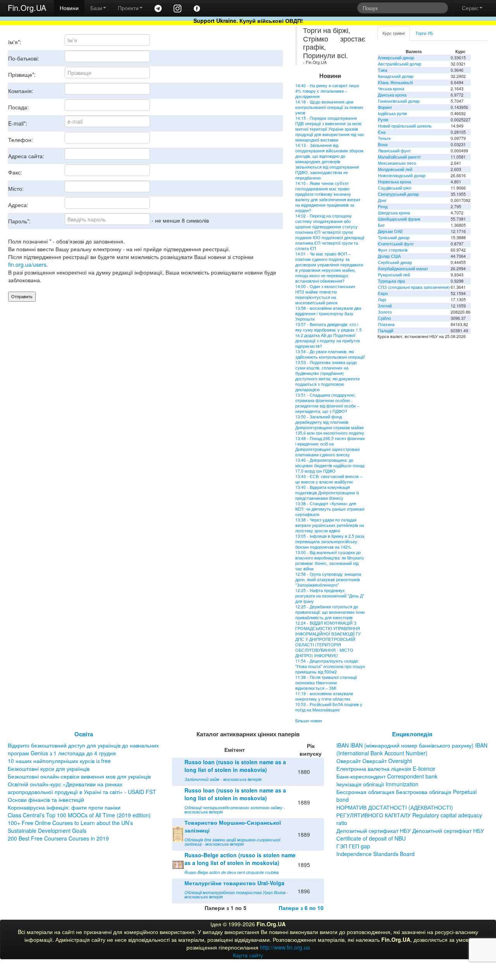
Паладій (385, 330)
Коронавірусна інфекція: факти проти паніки (64, 807)
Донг (382, 200)
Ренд (383, 206)
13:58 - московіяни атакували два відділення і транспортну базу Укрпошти (328, 313)
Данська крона (392, 95)
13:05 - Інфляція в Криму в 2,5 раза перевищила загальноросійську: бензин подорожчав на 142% (329, 541)
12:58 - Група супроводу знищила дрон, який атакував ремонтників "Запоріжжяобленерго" (328, 579)
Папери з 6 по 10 (301, 908)
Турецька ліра (391, 281)
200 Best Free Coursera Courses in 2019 (58, 838)
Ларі (382, 299)
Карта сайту (248, 955)
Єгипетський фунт (396, 244)
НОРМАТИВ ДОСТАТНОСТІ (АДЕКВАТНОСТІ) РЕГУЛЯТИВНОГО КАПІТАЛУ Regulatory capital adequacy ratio (409, 815)
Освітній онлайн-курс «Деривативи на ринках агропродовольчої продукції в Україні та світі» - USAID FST (82, 788)
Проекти (128, 8)
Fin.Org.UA (27, 7)
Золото (385, 312)
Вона (383, 144)
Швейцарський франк (399, 219)
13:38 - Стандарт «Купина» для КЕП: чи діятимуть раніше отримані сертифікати (329, 509)
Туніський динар (394, 237)
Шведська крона (394, 213)
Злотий (385, 306)
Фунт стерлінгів (393, 250)
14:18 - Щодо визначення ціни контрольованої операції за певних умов (329, 107)
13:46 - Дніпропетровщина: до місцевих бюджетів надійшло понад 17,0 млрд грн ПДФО (329, 465)
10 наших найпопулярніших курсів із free (59, 761)
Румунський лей (394, 275)
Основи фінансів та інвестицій (46, 799)
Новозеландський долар (401, 175)
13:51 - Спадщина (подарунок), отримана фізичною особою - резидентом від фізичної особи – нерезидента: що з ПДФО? (327, 403)
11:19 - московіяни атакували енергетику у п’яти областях (324, 696)
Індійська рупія (392, 113)
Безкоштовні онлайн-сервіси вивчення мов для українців (79, 776)
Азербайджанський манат (403, 268)
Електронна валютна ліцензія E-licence (385, 768)
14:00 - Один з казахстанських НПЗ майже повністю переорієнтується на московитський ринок (325, 294)
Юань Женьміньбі (395, 82)
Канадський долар (395, 76)
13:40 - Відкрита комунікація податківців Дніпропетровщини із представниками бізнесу (327, 492)
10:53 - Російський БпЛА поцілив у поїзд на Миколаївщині (328, 707)
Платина (386, 324)
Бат (381, 225)
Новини (69, 8)
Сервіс (470, 8)
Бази (96, 8)
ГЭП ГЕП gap (353, 846)
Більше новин (308, 721)
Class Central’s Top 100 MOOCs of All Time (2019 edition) (79, 815)
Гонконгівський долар (399, 101)
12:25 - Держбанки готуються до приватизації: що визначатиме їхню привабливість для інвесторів (330, 612)
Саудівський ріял (394, 188)
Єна (382, 132)
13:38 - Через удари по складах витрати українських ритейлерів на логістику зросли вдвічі (329, 525)
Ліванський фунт (394, 151)
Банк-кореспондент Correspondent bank (386, 776)
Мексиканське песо (397, 163)
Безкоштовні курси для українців (49, 768)
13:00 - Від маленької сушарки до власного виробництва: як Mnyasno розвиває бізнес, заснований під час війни (329, 560)
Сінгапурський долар (398, 194)
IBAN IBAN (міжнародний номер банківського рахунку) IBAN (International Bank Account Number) (411, 749)
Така (382, 70)
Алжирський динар (396, 57)
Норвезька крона (394, 182)
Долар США (389, 256)
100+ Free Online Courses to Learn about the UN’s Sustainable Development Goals (70, 826)
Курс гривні (393, 33)
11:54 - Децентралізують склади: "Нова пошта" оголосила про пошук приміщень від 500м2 (330, 666)
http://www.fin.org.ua (285, 947)
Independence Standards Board (375, 854)
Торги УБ (424, 33)
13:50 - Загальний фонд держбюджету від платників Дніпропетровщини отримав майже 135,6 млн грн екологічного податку (329, 425)
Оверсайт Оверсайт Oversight (374, 761)
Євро (383, 293)
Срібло (384, 318)
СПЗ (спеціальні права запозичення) (414, 287)
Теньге (384, 138)
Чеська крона (391, 89)
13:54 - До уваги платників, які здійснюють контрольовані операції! (330, 354)
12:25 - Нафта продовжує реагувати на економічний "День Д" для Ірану (329, 595)
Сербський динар (395, 262)
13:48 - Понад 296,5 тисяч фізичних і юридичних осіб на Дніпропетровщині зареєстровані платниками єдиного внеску (330, 446)
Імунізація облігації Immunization (377, 784)
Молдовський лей (395, 169)
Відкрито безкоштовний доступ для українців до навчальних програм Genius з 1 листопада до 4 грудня (83, 749)
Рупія (383, 120)
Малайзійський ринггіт (399, 157)
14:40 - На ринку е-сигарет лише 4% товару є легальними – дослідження (327, 91)
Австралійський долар (399, 64)
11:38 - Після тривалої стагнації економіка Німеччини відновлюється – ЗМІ (326, 682)
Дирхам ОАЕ (390, 231)
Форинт (385, 107)
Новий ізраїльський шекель (405, 126)
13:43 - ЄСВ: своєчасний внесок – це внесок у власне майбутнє (328, 479)
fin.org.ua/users (27, 264)
